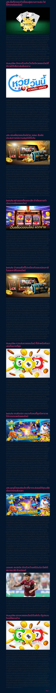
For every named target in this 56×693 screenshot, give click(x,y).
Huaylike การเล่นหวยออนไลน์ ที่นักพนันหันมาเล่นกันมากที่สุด (28, 345)
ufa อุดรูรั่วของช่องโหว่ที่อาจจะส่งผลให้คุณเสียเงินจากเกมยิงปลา (28, 489)
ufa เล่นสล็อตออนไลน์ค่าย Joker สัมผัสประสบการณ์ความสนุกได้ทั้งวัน (24, 136)
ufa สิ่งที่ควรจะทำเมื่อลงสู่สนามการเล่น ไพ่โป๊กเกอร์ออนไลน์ (26, 3)
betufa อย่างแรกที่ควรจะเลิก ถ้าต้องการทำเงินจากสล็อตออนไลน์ (26, 202)
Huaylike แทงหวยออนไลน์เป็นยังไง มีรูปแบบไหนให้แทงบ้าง (27, 617)
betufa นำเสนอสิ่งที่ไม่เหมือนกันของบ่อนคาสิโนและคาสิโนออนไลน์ (27, 269)
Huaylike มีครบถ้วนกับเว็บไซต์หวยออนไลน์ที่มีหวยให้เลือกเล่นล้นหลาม (27, 65)
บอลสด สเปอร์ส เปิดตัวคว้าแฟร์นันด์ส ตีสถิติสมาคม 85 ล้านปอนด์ (27, 569)
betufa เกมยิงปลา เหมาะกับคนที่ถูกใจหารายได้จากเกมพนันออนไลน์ (27, 415)
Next (48, 691)
